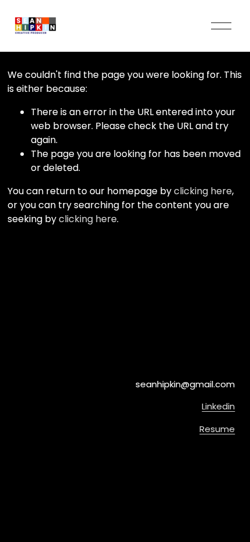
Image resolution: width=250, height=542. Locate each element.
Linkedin (218, 406)
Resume (217, 429)
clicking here (203, 191)
